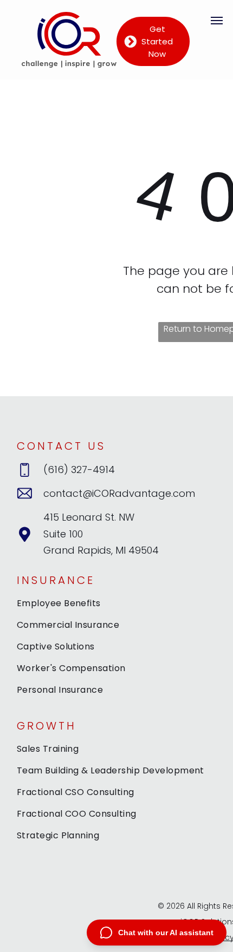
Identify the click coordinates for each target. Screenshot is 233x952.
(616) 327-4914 (79, 469)
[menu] (217, 20)
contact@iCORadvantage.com (119, 493)
